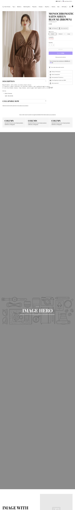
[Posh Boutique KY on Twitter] (60, 1)
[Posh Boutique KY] (37, 3)
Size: (51, 31)
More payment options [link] (60, 57)
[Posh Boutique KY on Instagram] (57, 1)
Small (52, 34)
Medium (61, 34)
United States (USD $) (68, 1)
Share (51, 87)
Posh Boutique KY (53, 21)
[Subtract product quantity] (50, 45)
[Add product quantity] (53, 45)
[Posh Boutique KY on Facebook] (56, 1)
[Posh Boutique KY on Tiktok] (59, 1)
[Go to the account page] (69, 7)
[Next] (67, 7)
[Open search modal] (3, 7)
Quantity (51, 42)
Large (68, 34)
